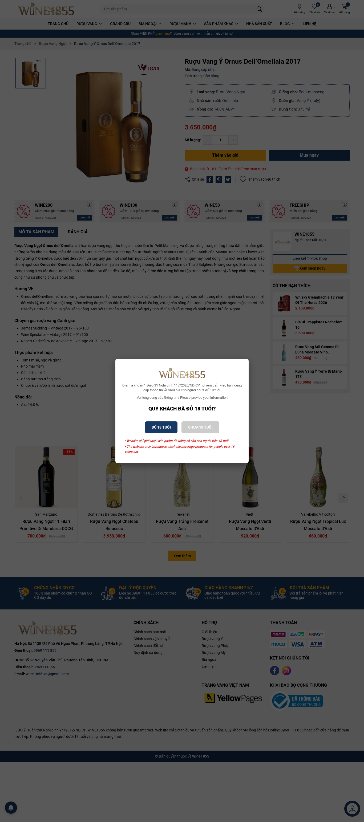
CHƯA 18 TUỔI (200, 427)
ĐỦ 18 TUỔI (161, 427)
